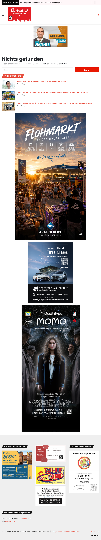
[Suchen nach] (98, 15)
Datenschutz (10, 521)
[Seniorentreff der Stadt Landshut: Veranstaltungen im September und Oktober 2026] (8, 95)
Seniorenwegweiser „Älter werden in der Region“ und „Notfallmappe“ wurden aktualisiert (54, 103)
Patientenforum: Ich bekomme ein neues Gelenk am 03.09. (41, 81)
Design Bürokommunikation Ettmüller (66, 531)
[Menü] (3, 15)
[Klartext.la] (19, 14)
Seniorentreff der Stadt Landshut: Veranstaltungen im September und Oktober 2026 (52, 92)
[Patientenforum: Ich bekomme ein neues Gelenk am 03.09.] (8, 84)
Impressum (23, 518)
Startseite (95, 531)
